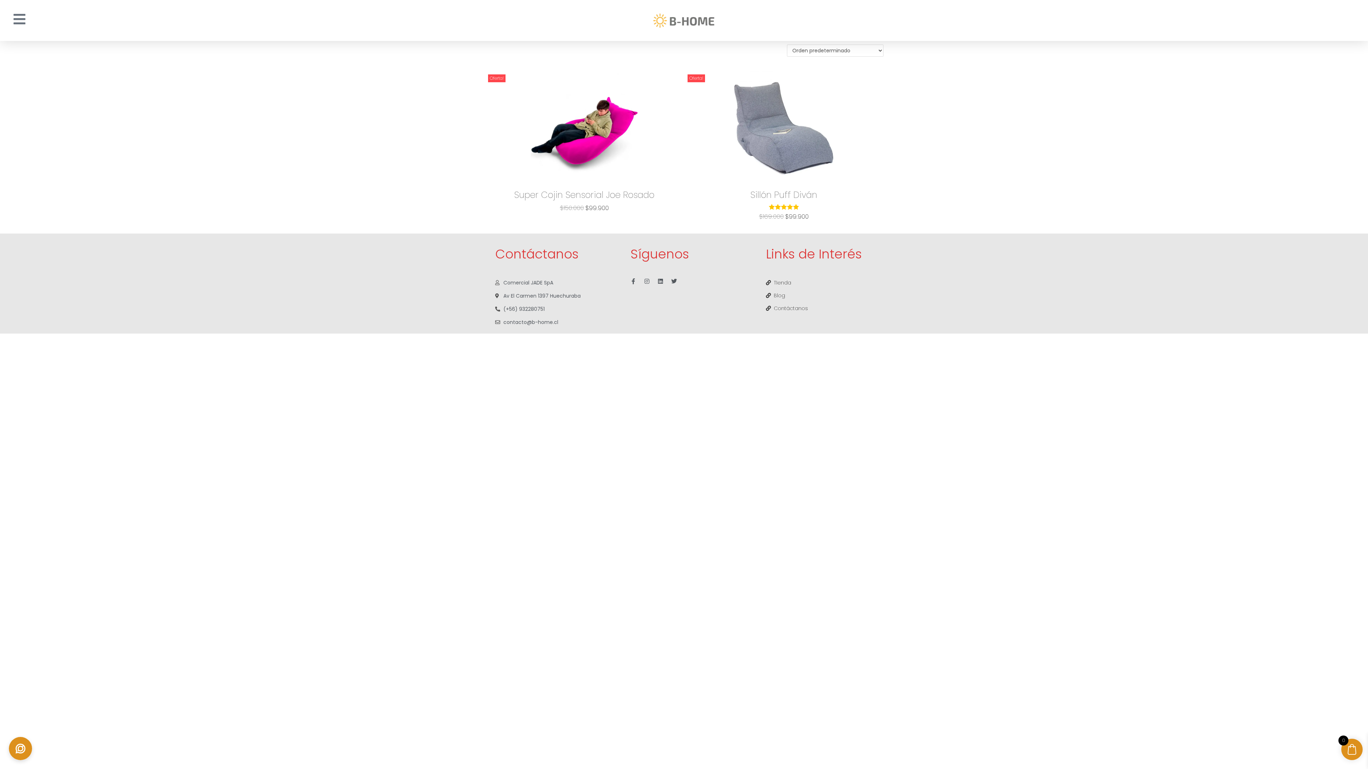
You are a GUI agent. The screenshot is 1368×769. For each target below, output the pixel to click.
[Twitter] (674, 281)
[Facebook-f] (633, 281)
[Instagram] (647, 281)
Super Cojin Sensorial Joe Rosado (584, 195)
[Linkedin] (660, 281)
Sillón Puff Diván (783, 195)
